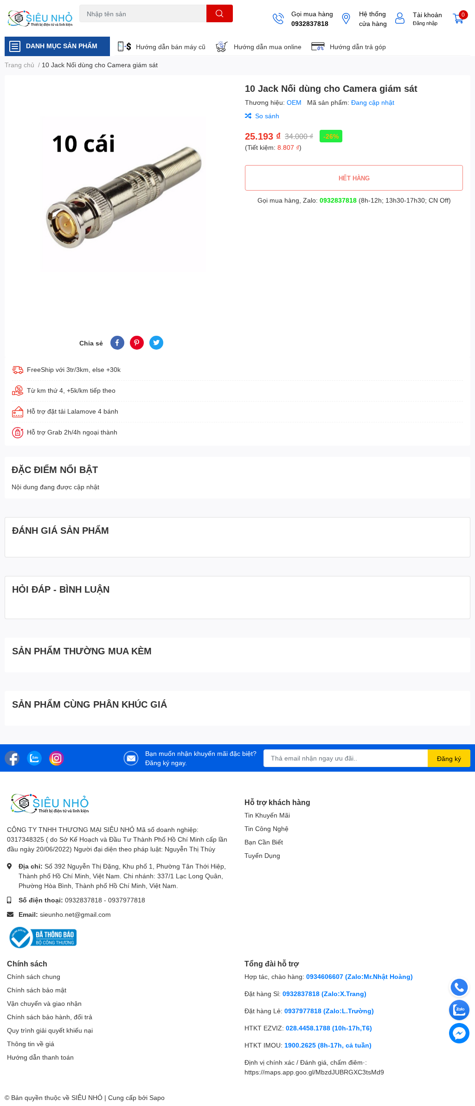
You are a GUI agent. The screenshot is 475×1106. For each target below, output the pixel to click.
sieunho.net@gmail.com (75, 914)
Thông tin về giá (30, 1044)
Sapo (157, 1097)
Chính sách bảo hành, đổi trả (49, 1017)
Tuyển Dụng (262, 855)
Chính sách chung (33, 976)
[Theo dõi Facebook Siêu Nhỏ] (12, 757)
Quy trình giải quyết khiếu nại (50, 1030)
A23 (101, 27)
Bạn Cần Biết (263, 842)
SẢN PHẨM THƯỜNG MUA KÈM (82, 650)
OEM (295, 102)
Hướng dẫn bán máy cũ (170, 47)
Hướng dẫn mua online (268, 47)
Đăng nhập (425, 23)
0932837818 (309, 23)
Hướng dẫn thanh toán (40, 1057)
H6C (85, 27)
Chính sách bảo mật (36, 990)
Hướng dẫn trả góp (358, 47)
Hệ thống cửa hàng (373, 18)
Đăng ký (449, 758)
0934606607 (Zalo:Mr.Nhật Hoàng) (359, 976)
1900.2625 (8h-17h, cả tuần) (328, 1045)
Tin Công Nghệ (266, 828)
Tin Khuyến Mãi (267, 815)
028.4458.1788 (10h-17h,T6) (329, 1028)
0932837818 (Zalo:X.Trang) (324, 993)
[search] (219, 13)
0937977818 (126, 900)
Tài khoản (427, 15)
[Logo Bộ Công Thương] (42, 937)
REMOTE (198, 27)
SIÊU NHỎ (87, 1097)
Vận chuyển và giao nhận (44, 1003)
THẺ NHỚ (125, 27)
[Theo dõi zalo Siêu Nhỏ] (34, 757)
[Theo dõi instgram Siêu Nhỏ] (56, 757)
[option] (121, 194)
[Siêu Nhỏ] (40, 18)
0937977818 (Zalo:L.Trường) (329, 1011)
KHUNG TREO (161, 27)
